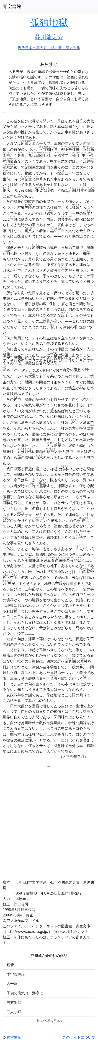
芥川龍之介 (49, 37)
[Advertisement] (49, 825)
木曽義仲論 (16, 974)
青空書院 (12, 6)
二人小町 (14, 1011)
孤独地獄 (49, 22)
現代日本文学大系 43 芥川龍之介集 (49, 47)
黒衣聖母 (14, 1002)
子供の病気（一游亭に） (27, 992)
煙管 (10, 964)
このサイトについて (78, 1037)
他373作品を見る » (49, 1021)
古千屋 (12, 983)
